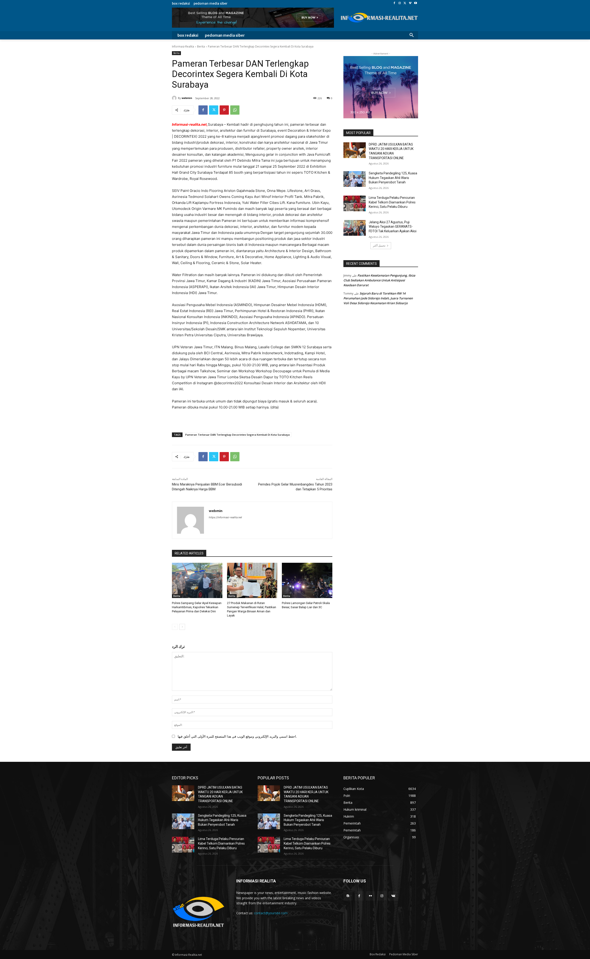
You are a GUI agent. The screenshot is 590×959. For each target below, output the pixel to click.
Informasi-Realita (183, 46)
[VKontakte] (393, 895)
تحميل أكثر (379, 245)
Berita (201, 46)
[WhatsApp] (234, 110)
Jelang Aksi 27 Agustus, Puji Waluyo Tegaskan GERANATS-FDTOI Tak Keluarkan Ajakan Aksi (392, 226)
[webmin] (175, 98)
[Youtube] (415, 3)
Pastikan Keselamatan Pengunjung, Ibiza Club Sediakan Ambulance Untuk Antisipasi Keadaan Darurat (379, 280)
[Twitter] (405, 3)
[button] (411, 35)
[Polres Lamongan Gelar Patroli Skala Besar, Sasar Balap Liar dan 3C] (307, 580)
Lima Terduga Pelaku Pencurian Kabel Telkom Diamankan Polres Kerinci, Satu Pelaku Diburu (392, 202)
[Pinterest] (224, 110)
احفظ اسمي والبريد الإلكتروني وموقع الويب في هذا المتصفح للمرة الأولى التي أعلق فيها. (237, 736)
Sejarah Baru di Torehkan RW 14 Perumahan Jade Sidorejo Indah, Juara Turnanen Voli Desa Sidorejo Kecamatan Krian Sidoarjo (378, 298)
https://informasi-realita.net (225, 517)
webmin (187, 98)
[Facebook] (394, 3)
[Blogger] (347, 895)
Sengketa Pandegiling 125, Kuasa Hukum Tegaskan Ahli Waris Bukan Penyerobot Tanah (393, 177)
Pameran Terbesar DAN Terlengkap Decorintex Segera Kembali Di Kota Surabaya (237, 434)
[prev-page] (175, 627)
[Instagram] (399, 3)
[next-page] (182, 627)
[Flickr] (370, 895)
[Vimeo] (410, 3)
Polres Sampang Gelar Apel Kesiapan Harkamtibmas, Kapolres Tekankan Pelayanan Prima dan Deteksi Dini (196, 607)
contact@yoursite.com (271, 913)
